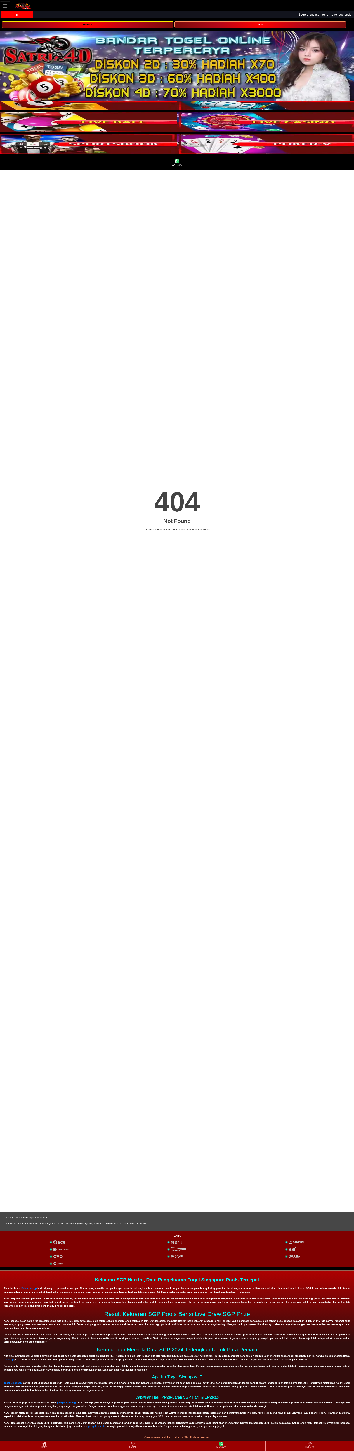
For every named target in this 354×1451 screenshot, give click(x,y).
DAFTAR (87, 24)
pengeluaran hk (97, 1426)
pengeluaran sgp (66, 1402)
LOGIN (260, 24)
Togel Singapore (13, 1383)
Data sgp (9, 1359)
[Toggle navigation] (5, 5)
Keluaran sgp (29, 1288)
